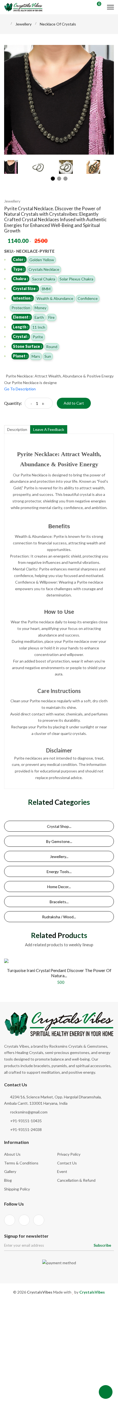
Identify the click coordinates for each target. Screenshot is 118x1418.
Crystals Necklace (44, 269)
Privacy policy (68, 1154)
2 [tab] (59, 179)
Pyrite (38, 336)
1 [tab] (53, 179)
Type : (18, 269)
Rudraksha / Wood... (59, 916)
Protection (21, 307)
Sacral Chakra (43, 279)
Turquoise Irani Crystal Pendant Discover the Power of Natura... (59, 973)
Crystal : (21, 336)
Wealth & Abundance (54, 298)
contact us (67, 1163)
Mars (36, 356)
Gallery (10, 1171)
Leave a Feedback (48, 429)
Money (40, 307)
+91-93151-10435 (26, 1120)
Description (17, 429)
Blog (8, 1180)
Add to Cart (74, 403)
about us (12, 1154)
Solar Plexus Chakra (76, 279)
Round (51, 346)
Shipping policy (17, 1189)
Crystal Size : (25, 288)
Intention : (22, 298)
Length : (20, 327)
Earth (39, 317)
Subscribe (102, 1245)
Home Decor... (59, 886)
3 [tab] (65, 179)
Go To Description (20, 389)
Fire (51, 317)
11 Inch (38, 327)
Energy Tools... (59, 871)
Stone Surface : (27, 346)
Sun (47, 356)
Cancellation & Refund (76, 1180)
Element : (21, 317)
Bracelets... (59, 901)
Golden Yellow (41, 259)
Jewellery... (59, 856)
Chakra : (20, 278)
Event (62, 1171)
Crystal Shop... (59, 826)
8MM (46, 288)
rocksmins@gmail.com (28, 1112)
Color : (19, 259)
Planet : (20, 356)
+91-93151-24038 (26, 1129)
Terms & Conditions (21, 1163)
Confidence (88, 298)
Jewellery (23, 24)
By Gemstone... (59, 841)
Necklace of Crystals (58, 24)
